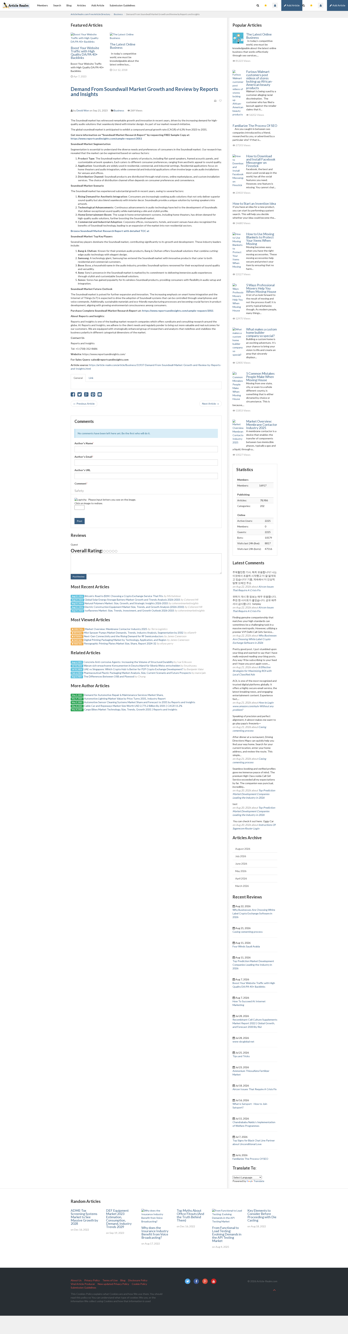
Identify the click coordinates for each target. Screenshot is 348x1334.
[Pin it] (93, 395)
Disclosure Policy (137, 1280)
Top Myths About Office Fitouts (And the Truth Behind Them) (190, 1215)
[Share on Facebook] (73, 395)
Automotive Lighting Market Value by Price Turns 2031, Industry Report (125, 698)
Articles (81, 5)
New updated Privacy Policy (113, 1283)
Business (118, 14)
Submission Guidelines (122, 5)
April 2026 (241, 878)
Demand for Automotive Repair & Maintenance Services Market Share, (123, 694)
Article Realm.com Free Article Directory (90, 14)
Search (57, 5)
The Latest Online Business (122, 45)
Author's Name (84, 443)
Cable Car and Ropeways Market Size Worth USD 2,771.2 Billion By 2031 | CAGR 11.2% (133, 705)
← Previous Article (84, 403)
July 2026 (240, 856)
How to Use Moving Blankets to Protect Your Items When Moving (260, 239)
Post (79, 521)
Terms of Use (110, 1280)
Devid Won (83, 110)
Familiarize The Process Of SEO (255, 126)
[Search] (303, 5)
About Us (76, 1280)
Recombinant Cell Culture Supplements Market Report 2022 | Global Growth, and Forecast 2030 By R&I (255, 1023)
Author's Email (83, 456)
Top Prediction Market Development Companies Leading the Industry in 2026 (254, 794)
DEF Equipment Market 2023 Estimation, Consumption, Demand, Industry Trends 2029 (119, 1218)
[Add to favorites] (220, 100)
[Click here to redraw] (80, 499)
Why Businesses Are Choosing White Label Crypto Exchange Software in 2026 (254, 639)
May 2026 (240, 871)
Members (42, 5)
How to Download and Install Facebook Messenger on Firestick (260, 161)
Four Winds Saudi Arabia (246, 946)
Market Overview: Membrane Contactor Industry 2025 (116, 628)
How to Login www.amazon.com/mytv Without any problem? (253, 706)
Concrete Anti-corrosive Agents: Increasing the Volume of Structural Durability (128, 661)
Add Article (338, 5)
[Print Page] (215, 100)
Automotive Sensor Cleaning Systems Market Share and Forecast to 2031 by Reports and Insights (139, 702)
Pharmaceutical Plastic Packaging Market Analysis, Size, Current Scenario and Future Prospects (137, 672)
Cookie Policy (139, 1283)
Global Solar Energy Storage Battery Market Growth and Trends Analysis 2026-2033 (132, 599)
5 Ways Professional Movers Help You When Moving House (261, 288)
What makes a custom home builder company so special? (261, 332)
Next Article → (210, 403)
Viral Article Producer (83, 1283)
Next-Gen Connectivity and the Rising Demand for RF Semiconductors (123, 636)
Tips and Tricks (241, 1056)
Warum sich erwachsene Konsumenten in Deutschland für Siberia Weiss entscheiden (132, 665)
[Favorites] (311, 5)
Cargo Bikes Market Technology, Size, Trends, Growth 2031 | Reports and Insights (130, 709)
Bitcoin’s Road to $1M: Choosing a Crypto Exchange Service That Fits (124, 596)
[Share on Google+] (86, 395)
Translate (258, 1181)
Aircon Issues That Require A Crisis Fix (255, 1089)
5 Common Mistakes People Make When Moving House (260, 376)
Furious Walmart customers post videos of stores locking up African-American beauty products (259, 80)
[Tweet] (79, 395)
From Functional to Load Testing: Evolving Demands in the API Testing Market (226, 1234)
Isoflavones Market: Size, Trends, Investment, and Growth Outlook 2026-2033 (129, 610)
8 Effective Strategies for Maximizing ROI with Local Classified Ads (252, 671)
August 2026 (242, 848)
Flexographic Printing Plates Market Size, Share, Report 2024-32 (120, 643)
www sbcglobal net (243, 1041)
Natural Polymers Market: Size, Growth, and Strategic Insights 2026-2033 (126, 603)
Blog (69, 5)
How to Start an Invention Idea (254, 203)
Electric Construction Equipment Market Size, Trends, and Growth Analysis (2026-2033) (134, 606)
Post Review (78, 576)
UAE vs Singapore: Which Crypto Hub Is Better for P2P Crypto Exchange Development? (133, 669)
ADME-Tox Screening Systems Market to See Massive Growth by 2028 (84, 1216)
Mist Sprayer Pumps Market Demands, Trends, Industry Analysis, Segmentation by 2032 (133, 632)
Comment (80, 483)
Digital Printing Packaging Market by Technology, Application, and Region (125, 639)
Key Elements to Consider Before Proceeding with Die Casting (261, 1215)
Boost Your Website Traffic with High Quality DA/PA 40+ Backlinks (85, 53)
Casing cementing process (248, 931)
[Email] (100, 395)
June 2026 (241, 863)
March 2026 (242, 885)
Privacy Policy (92, 1280)
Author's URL (82, 470)
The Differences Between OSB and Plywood (109, 676)
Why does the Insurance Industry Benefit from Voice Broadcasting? (154, 1232)
